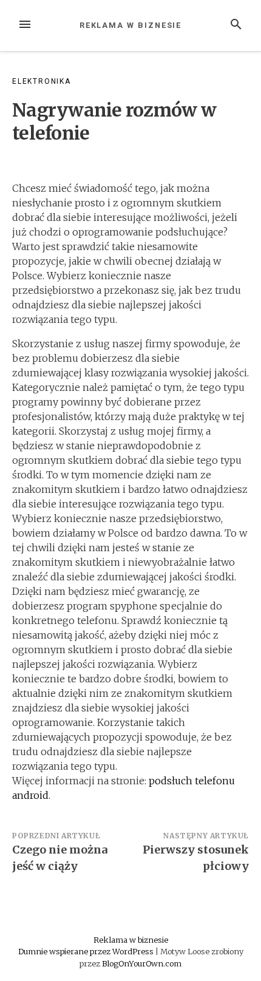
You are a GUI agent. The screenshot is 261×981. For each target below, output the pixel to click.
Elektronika (41, 81)
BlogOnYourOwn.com (141, 963)
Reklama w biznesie (131, 25)
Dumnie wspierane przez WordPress (86, 951)
